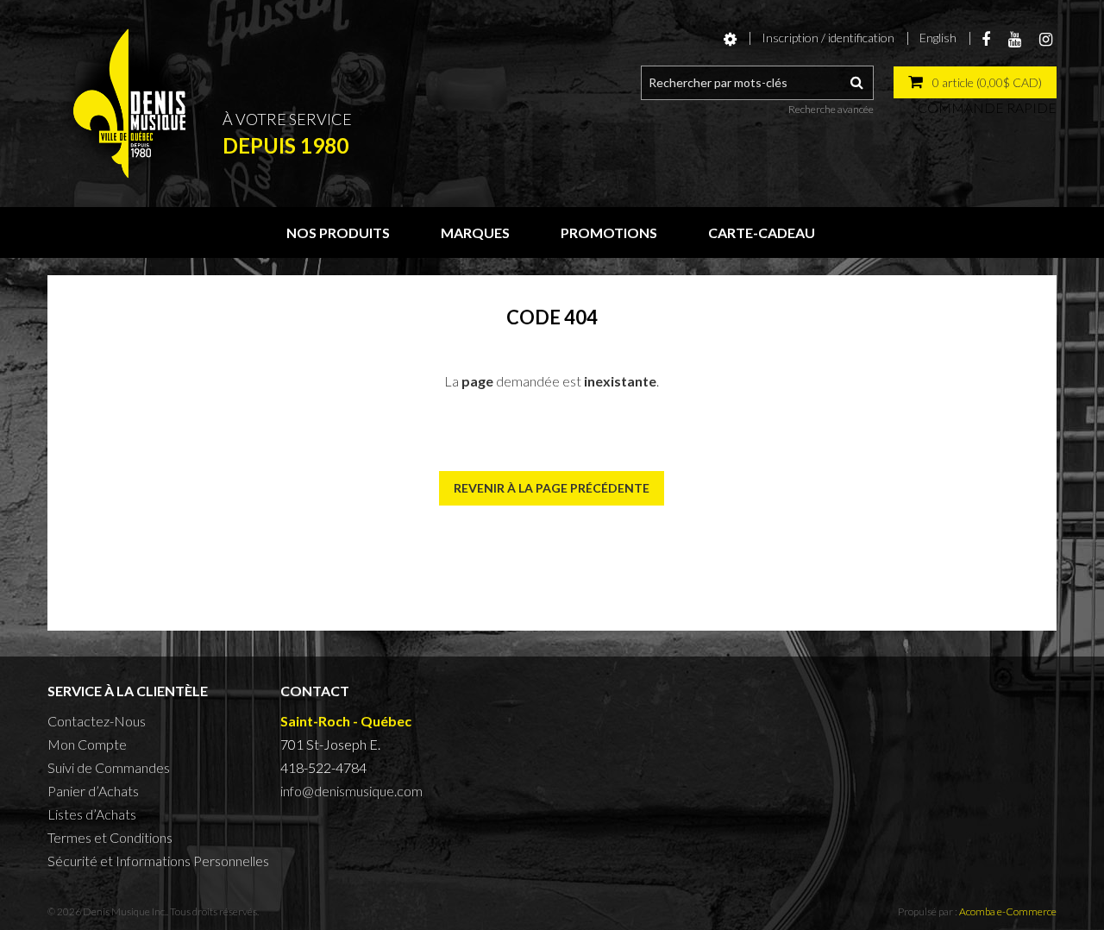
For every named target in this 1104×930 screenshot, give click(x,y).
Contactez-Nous (96, 721)
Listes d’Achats (91, 814)
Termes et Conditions (109, 837)
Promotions (609, 232)
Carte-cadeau (761, 232)
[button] (975, 82)
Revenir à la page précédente (551, 488)
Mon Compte (87, 744)
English (938, 37)
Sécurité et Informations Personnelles (158, 860)
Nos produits (338, 232)
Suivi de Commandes (108, 767)
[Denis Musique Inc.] (129, 103)
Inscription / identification (828, 37)
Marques (475, 232)
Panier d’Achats (93, 790)
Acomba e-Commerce (1008, 911)
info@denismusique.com (351, 790)
